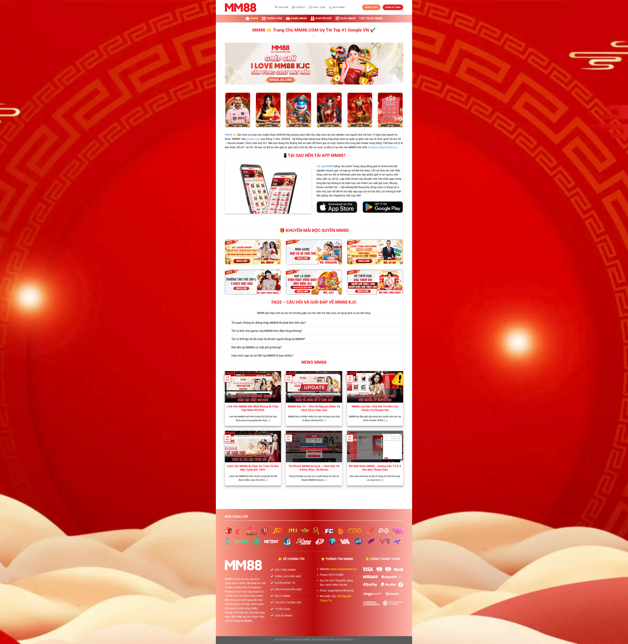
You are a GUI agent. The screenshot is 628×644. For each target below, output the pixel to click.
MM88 (254, 18)
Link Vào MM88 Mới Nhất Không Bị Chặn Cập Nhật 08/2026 (253, 408)
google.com (253, 139)
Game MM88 (299, 18)
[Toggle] (228, 323)
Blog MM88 (348, 18)
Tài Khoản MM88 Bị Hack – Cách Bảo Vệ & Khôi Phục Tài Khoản (313, 468)
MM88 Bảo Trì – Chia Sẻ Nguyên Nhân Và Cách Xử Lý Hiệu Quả (314, 408)
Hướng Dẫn (274, 18)
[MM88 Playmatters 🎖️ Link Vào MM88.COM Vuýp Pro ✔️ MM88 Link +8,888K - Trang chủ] (247, 7)
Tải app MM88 (324, 166)
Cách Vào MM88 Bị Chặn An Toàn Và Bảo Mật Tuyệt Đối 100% (253, 468)
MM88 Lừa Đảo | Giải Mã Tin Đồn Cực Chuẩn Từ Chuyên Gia (375, 408)
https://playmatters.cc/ (384, 147)
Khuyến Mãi (323, 18)
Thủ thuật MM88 (371, 18)
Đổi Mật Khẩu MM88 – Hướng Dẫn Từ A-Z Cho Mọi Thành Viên (375, 468)
